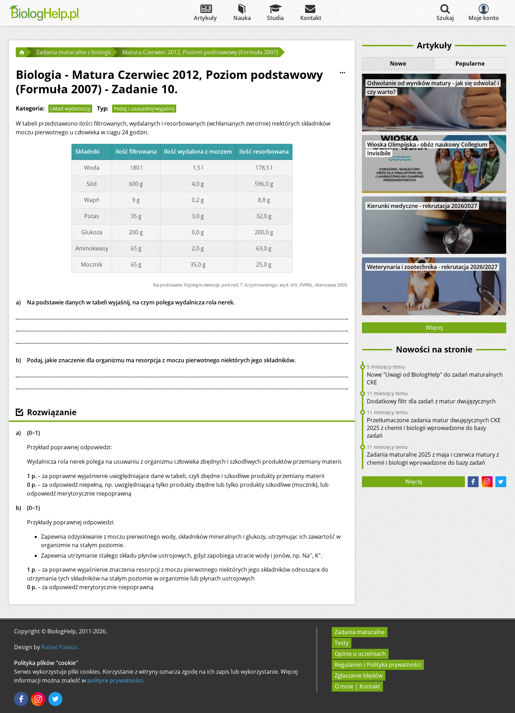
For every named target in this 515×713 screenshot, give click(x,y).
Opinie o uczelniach (360, 654)
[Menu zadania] (342, 73)
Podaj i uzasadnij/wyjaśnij (144, 108)
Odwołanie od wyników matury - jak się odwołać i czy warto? (433, 87)
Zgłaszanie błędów (359, 675)
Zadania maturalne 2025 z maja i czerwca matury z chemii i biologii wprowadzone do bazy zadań (433, 458)
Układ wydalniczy (70, 108)
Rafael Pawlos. (60, 647)
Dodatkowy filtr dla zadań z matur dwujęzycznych (431, 401)
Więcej (434, 327)
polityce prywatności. (115, 680)
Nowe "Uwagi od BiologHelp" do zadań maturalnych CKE (435, 378)
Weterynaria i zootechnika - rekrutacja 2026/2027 (432, 267)
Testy (342, 643)
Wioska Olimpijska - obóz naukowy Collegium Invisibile (427, 149)
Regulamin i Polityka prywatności (378, 664)
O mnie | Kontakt (357, 686)
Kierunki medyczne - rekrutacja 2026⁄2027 (422, 206)
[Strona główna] (21, 52)
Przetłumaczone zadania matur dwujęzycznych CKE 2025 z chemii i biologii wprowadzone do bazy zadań (434, 428)
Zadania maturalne (360, 632)
